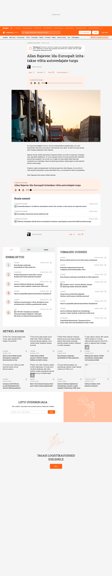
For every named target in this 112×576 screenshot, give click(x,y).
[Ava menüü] (11, 28)
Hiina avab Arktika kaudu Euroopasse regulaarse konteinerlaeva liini (12, 358)
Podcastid (34, 37)
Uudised (16, 262)
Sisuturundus (61, 37)
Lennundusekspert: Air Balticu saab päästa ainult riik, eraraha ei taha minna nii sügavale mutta (52, 206)
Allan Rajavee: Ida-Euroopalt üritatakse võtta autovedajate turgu (47, 185)
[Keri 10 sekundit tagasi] (31, 83)
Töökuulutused (90, 379)
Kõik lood (12, 37)
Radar (54, 37)
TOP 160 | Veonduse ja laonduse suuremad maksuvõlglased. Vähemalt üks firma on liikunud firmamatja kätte (28, 314)
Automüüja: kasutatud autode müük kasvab (32, 214)
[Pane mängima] (35, 83)
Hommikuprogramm (36, 80)
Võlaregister (75, 37)
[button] (29, 412)
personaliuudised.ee (93, 28)
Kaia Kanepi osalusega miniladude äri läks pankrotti (79, 277)
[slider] (46, 83)
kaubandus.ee (37, 28)
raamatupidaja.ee (69, 28)
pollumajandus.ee (47, 28)
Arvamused (20, 37)
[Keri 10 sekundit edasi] (39, 83)
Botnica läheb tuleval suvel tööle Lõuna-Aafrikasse (78, 260)
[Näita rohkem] (102, 28)
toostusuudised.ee (27, 28)
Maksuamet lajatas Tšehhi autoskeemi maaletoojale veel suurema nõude (94, 358)
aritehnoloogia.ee (58, 28)
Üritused (47, 37)
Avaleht (5, 37)
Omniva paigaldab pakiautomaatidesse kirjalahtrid (32, 294)
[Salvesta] (51, 263)
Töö (68, 37)
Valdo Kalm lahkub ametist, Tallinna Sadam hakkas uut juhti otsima (39, 358)
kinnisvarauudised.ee (81, 28)
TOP (15, 309)
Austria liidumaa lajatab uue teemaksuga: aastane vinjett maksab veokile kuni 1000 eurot (68, 386)
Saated (62, 282)
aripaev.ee (18, 28)
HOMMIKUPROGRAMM (33, 43)
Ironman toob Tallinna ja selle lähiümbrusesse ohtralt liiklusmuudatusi (12, 386)
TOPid (28, 37)
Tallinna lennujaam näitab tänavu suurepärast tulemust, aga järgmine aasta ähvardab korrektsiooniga (54, 221)
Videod (41, 37)
